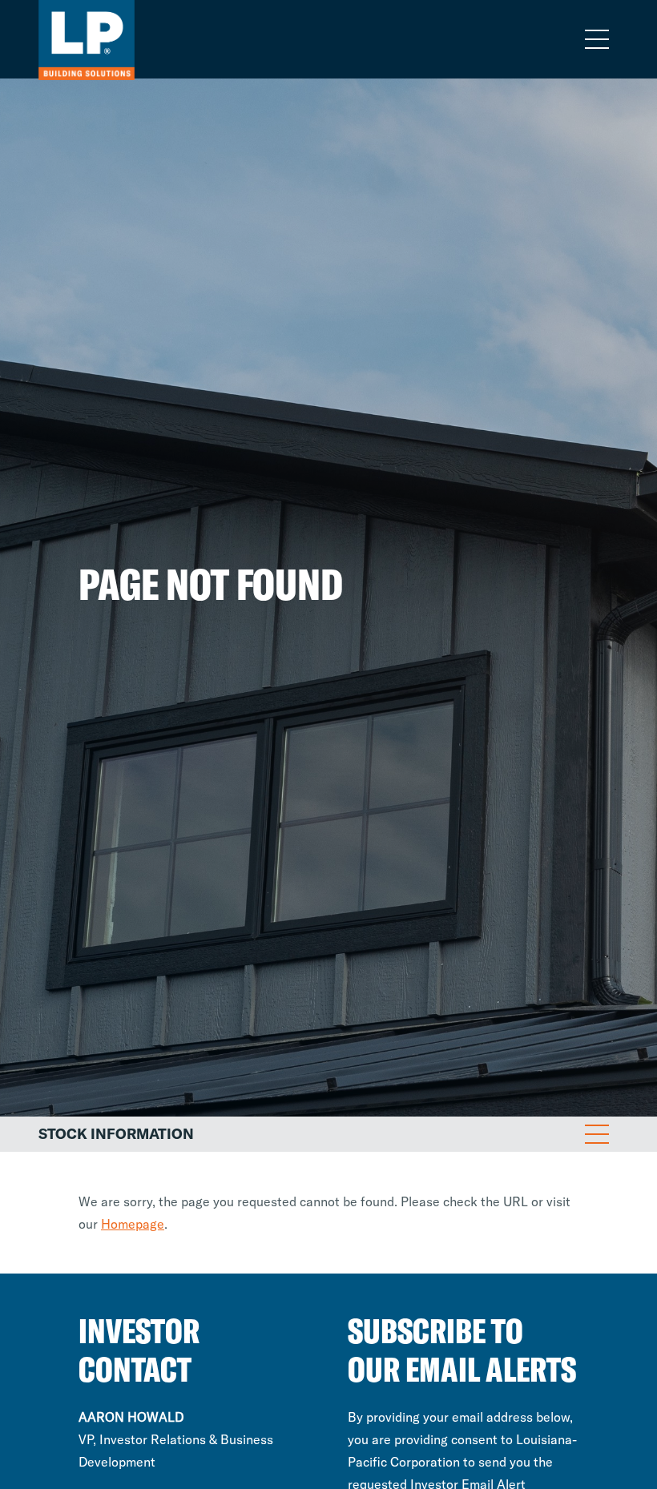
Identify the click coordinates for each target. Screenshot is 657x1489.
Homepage (132, 1224)
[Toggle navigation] (597, 39)
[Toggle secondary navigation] (597, 1134)
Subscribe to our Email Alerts (462, 1350)
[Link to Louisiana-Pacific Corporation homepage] (56, 39)
